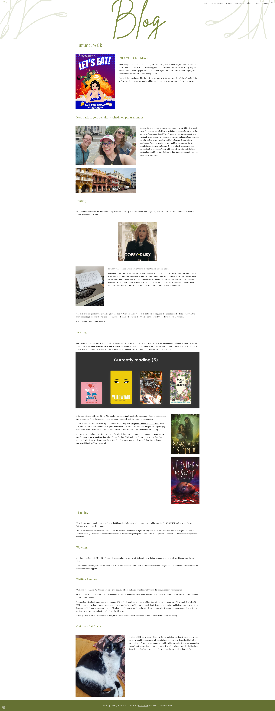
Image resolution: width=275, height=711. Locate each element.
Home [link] (205, 3)
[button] (272, 3)
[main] (137, 45)
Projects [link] (229, 3)
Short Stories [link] (239, 3)
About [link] (258, 3)
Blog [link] (249, 3)
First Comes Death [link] (216, 3)
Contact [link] (266, 3)
